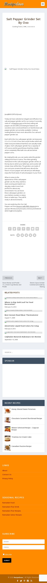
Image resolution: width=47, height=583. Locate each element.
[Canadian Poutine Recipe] (7, 448)
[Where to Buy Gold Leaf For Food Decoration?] (23, 298)
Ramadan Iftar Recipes (11, 511)
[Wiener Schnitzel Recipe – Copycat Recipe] (7, 429)
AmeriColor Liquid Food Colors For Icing (22, 326)
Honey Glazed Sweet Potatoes (23, 409)
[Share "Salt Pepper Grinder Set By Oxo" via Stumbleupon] (28, 229)
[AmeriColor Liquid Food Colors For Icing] (23, 322)
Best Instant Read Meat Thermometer (21, 315)
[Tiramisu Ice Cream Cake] (7, 438)
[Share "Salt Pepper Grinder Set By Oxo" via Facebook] (10, 229)
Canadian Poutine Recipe (21, 446)
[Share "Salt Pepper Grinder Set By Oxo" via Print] (37, 229)
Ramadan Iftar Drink (10, 507)
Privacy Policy (7, 478)
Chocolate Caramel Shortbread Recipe (27, 418)
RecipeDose (18, 577)
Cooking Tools (17, 27)
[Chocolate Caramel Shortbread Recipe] (7, 420)
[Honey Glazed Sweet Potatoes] (7, 411)
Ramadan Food (8, 503)
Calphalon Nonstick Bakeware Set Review (23, 337)
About (4, 470)
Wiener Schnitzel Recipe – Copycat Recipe (25, 429)
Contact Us (6, 474)
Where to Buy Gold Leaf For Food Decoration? (19, 303)
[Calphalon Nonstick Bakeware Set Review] (23, 333)
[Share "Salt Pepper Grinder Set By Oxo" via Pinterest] (23, 229)
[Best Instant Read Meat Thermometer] (23, 311)
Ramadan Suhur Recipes (12, 515)
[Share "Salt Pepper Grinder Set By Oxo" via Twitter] (14, 229)
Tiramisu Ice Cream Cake (21, 437)
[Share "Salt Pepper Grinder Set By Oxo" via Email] (32, 229)
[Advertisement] (23, 48)
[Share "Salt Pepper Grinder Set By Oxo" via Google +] (19, 229)
